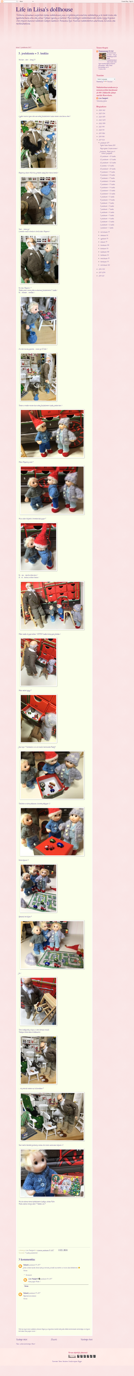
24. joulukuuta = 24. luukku (108, 156)
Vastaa (25, 1271)
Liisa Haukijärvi (33, 1279)
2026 (100, 110)
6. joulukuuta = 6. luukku (107, 212)
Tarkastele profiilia (101, 101)
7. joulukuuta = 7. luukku (107, 209)
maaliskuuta (104, 259)
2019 (100, 133)
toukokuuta (103, 252)
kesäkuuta (103, 249)
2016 (100, 269)
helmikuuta (103, 262)
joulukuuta (103, 143)
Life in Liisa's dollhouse (44, 9)
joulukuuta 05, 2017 (34, 1265)
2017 (100, 140)
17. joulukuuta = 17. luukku (107, 178)
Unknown (26, 1265)
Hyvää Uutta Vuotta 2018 (107, 145)
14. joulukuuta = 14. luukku (107, 188)
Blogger (80, 1361)
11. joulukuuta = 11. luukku (107, 197)
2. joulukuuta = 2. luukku (107, 225)
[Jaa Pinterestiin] (67, 1250)
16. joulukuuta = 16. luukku (107, 181)
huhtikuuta (103, 255)
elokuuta (102, 242)
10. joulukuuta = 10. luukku (107, 200)
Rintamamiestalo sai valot (111, 54)
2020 (100, 130)
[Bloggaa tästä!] (61, 1250)
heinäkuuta (103, 245)
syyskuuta (103, 239)
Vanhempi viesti (87, 1339)
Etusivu (54, 1339)
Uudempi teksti (21, 1339)
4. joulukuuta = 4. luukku (107, 219)
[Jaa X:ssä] (63, 1250)
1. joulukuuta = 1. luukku (106, 228)
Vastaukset (29, 1275)
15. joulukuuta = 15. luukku (107, 184)
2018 (100, 137)
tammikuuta (104, 265)
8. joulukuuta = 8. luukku (107, 206)
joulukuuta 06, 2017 (46, 1279)
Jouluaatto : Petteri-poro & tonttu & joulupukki (107, 153)
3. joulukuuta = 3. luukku (107, 222)
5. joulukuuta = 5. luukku (107, 215)
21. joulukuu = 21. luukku (107, 166)
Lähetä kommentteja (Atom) (27, 1344)
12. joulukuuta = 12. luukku (107, 194)
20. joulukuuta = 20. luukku (107, 169)
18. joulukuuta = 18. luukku (107, 175)
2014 (100, 276)
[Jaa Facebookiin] (65, 1250)
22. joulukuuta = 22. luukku (108, 163)
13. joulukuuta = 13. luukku (107, 191)
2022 (100, 123)
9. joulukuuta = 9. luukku (107, 203)
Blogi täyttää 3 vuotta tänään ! (109, 149)
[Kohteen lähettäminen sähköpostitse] (59, 1250)
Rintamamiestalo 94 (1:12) (105, 51)
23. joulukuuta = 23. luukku (108, 160)
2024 (100, 117)
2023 (100, 120)
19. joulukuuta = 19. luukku (107, 172)
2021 (100, 127)
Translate (109, 82)
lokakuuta (103, 235)
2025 (100, 114)
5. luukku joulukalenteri (31, 1253)
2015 (100, 273)
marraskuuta (104, 232)
